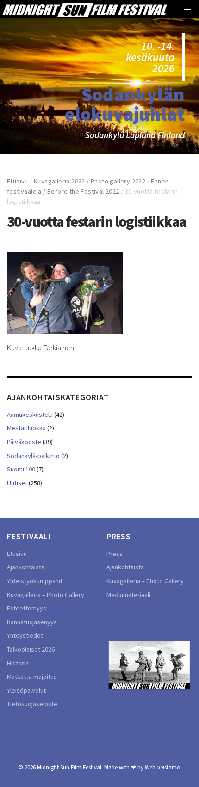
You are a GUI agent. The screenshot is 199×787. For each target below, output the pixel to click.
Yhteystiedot (25, 635)
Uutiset (17, 483)
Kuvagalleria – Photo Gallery (45, 595)
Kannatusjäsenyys (32, 622)
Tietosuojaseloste (32, 704)
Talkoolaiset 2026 (31, 649)
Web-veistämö (162, 767)
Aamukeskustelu (30, 414)
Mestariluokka (26, 428)
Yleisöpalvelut (26, 690)
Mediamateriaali (128, 595)
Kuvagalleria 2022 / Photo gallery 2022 (89, 181)
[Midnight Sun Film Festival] (84, 9)
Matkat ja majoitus (32, 676)
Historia (18, 663)
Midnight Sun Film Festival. (70, 767)
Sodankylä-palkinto (33, 455)
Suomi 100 (21, 469)
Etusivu (17, 181)
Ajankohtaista (25, 567)
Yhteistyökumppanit (34, 581)
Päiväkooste (24, 442)
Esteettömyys (26, 608)
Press (114, 553)
